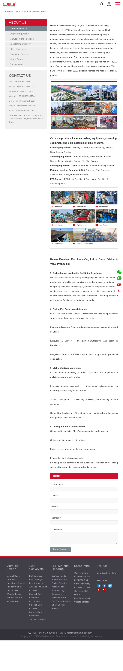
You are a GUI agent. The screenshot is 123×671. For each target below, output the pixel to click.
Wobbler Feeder (14, 594)
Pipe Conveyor (36, 583)
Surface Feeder (59, 576)
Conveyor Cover (82, 587)
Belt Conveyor (36, 576)
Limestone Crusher (16, 583)
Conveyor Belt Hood (81, 593)
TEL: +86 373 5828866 (45, 633)
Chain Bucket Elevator (58, 607)
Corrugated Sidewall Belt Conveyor (35, 605)
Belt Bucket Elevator (61, 601)
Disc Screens (13, 590)
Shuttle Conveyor (37, 619)
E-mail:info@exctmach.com (78, 633)
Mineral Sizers (13, 576)
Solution (102, 565)
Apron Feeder (58, 587)
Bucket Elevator (59, 580)
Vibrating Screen (13, 567)
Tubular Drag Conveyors (58, 592)
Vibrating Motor (81, 602)
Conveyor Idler (81, 573)
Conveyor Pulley (82, 584)
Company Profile (38, 12)
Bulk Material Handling (60, 567)
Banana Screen (14, 598)
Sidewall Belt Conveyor (35, 596)
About (25, 12)
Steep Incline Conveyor (35, 614)
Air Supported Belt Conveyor (38, 589)
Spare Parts (82, 565)
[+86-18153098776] (119, 290)
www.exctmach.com (25, 111)
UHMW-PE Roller (82, 580)
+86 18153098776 (25, 86)
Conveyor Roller (82, 577)
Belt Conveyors (36, 567)
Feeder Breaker (14, 587)
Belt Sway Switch (82, 598)
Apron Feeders (59, 598)
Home (17, 12)
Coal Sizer (12, 580)
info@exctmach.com (25, 101)
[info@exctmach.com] (119, 284)
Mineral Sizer (13, 601)
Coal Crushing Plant (106, 573)
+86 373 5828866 (22, 82)
